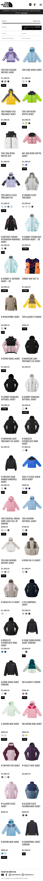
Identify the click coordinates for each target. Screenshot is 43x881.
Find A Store (35, 4)
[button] (40, 4)
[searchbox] (11, 27)
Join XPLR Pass (30, 4)
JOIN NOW (24, 13)
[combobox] (11, 27)
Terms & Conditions (6, 878)
